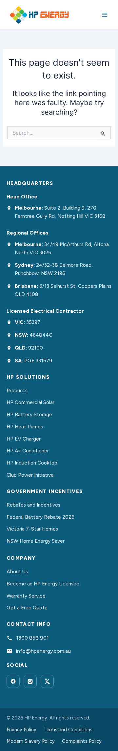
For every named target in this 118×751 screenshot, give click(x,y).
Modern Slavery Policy (31, 741)
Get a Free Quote (27, 607)
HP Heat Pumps (25, 426)
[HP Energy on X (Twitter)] (47, 681)
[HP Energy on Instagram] (30, 681)
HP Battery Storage (29, 414)
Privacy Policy (21, 730)
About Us (17, 571)
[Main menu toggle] (104, 15)
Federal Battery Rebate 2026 (40, 517)
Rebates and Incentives (33, 505)
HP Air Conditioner (28, 450)
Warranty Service (26, 596)
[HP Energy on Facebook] (13, 681)
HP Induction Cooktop (32, 463)
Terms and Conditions (68, 730)
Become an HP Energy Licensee (43, 583)
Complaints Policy (82, 741)
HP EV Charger (24, 439)
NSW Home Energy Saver (36, 541)
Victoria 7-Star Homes (32, 529)
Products (17, 390)
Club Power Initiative (30, 475)
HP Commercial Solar (30, 402)
